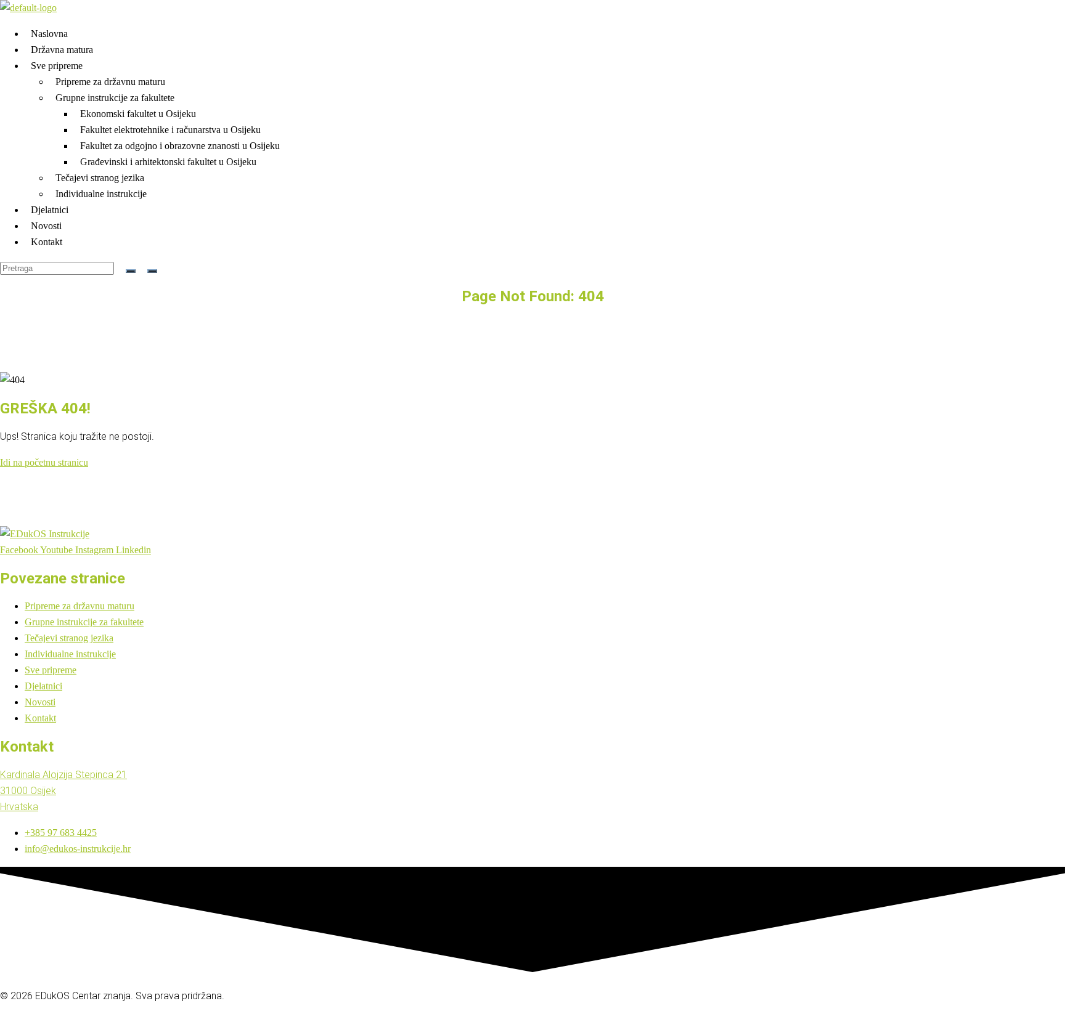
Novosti (46, 226)
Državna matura (62, 49)
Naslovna (49, 33)
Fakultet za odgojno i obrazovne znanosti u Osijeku (180, 145)
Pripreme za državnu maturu (110, 81)
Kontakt (46, 242)
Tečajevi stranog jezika (99, 177)
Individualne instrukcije (101, 194)
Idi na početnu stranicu (44, 462)
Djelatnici (49, 210)
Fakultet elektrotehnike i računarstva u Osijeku (170, 129)
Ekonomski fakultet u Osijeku (138, 113)
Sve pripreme (57, 65)
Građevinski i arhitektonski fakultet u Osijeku (168, 161)
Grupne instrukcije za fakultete (114, 97)
